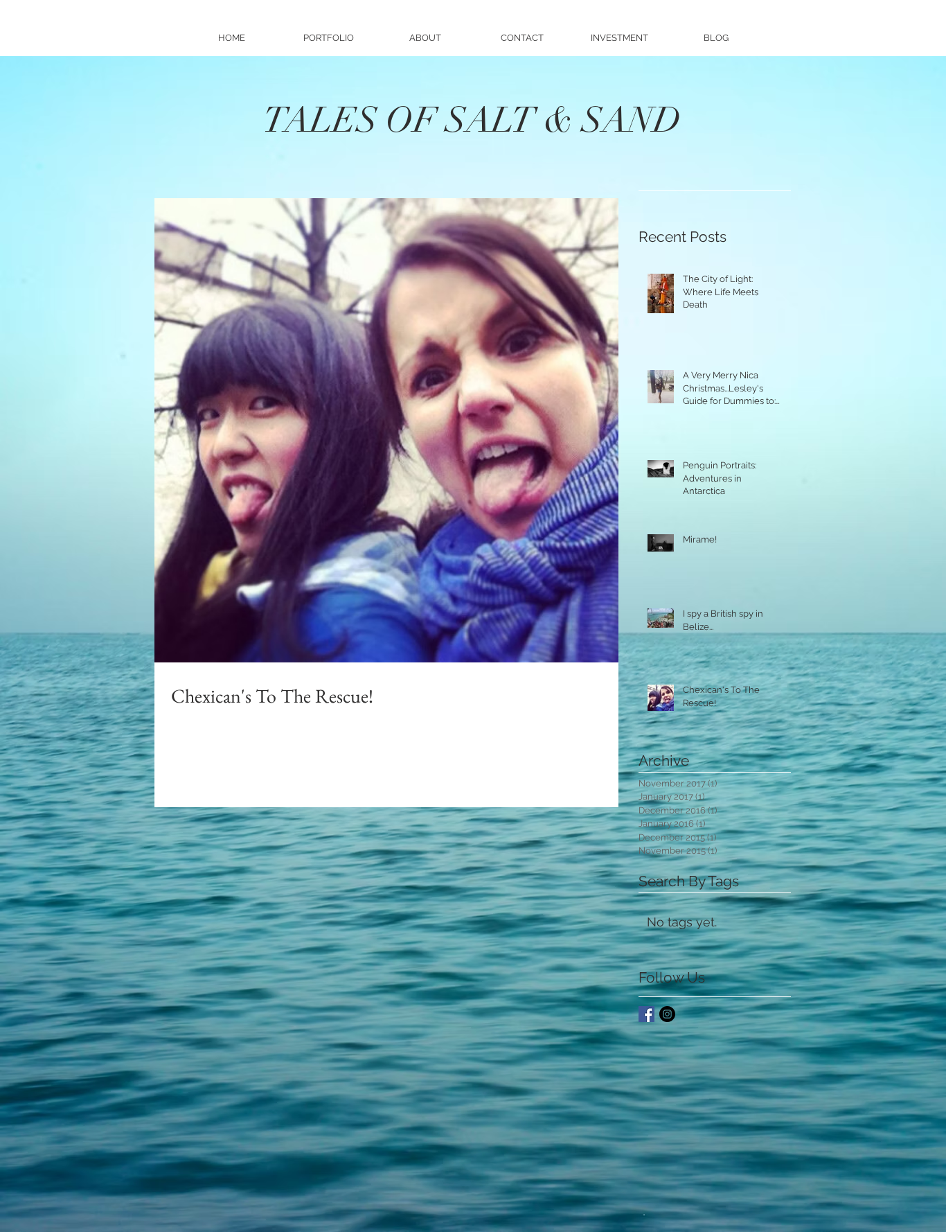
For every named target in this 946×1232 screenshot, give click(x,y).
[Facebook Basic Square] (646, 1014)
